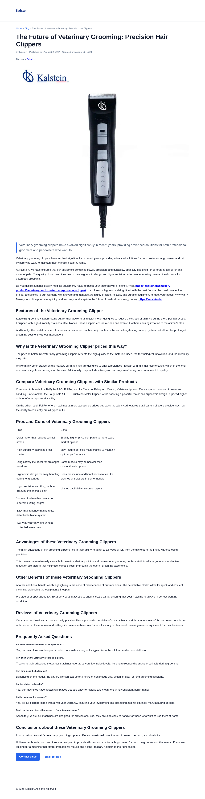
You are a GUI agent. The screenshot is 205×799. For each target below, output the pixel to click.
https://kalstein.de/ (150, 299)
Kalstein (22, 10)
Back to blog (53, 756)
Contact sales (28, 756)
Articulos (31, 59)
